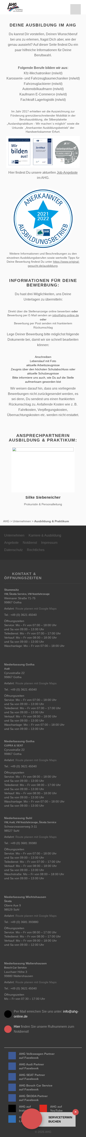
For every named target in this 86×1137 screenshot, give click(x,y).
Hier (17, 1026)
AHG (6, 521)
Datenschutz (13, 550)
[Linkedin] (12, 1119)
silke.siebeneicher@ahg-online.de (45, 471)
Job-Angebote (67, 172)
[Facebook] (12, 1055)
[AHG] (15, 7)
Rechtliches (35, 550)
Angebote (11, 542)
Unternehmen (22, 521)
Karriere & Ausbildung (45, 535)
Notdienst (30, 542)
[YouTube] (43, 1108)
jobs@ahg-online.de (65, 315)
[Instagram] (12, 1108)
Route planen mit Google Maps (36, 608)
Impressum (49, 542)
